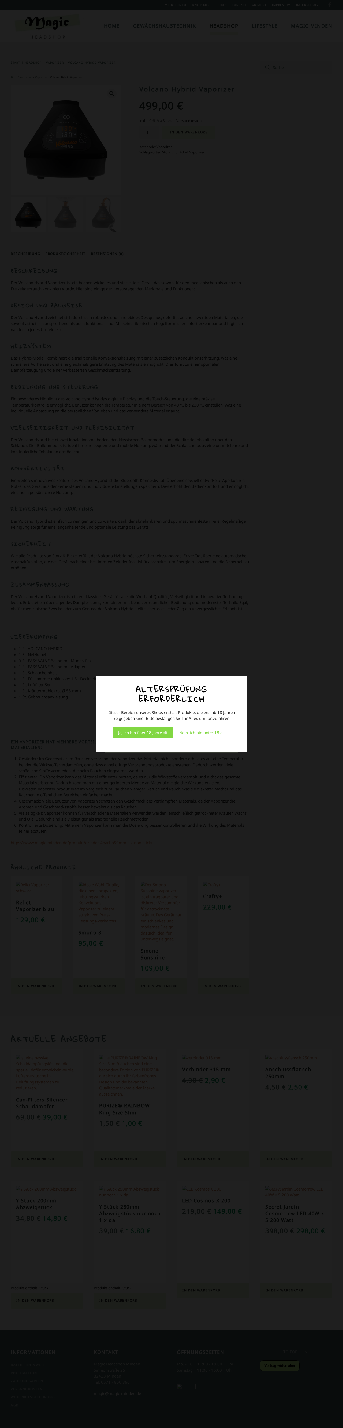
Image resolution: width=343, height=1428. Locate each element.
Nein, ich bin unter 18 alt (202, 732)
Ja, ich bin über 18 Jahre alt (142, 732)
